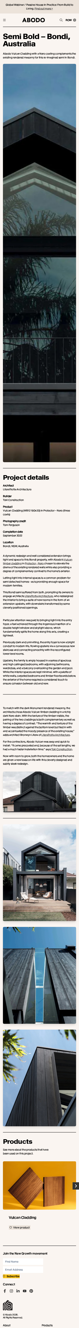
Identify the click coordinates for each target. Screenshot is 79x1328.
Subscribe (13, 1276)
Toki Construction (61, 749)
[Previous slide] (3, 1186)
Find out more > (44, 8)
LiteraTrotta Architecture (39, 596)
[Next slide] (76, 1186)
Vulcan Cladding (22, 1217)
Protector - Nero (34, 563)
